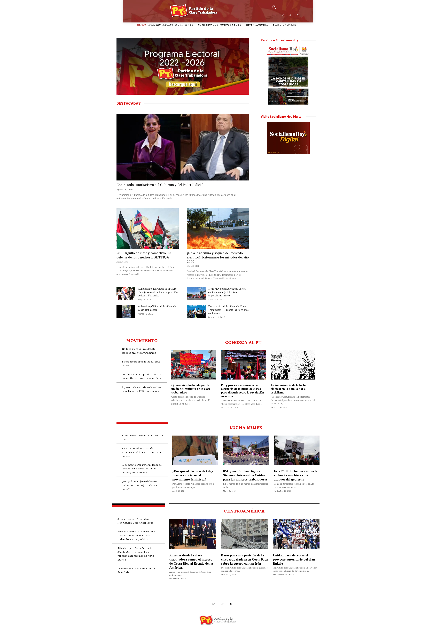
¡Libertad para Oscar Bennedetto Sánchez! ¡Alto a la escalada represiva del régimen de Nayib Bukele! (137, 553)
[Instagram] (283, 15)
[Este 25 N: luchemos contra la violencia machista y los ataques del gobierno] (297, 450)
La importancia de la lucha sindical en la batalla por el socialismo (288, 388)
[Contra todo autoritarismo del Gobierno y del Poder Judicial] (182, 147)
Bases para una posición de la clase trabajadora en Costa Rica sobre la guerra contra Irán (244, 559)
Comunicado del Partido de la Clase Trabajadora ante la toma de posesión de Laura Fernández (158, 292)
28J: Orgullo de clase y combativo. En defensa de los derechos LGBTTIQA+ (144, 255)
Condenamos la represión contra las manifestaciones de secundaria (142, 376)
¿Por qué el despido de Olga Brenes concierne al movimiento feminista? (192, 475)
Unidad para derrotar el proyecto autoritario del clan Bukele (294, 559)
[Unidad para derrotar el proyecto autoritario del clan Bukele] (296, 534)
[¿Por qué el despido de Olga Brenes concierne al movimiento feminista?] (195, 450)
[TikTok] (290, 15)
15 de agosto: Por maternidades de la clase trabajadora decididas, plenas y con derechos (142, 468)
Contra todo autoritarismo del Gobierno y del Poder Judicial (159, 185)
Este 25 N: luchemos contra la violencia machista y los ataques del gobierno (295, 475)
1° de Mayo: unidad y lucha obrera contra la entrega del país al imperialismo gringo (227, 292)
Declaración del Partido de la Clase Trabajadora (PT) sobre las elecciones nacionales (228, 310)
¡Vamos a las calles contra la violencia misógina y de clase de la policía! (141, 452)
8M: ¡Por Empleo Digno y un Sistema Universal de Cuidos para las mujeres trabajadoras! (246, 475)
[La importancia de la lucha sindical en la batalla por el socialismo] (293, 364)
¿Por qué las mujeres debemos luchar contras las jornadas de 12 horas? (141, 485)
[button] (274, 6)
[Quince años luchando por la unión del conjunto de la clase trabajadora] (193, 364)
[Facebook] (276, 15)
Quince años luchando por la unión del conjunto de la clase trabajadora (190, 388)
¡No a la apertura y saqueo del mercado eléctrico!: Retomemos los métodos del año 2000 (218, 257)
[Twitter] (297, 15)
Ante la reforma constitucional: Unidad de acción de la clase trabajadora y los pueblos (136, 535)
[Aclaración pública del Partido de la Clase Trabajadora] (125, 311)
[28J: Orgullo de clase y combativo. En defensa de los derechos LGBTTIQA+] (147, 228)
